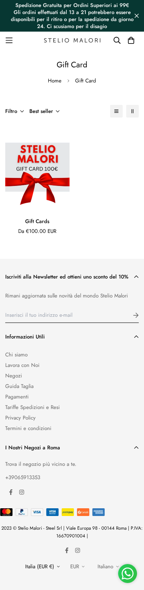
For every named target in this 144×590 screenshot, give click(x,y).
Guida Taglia (19, 386)
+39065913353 (22, 477)
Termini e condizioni (28, 428)
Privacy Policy (20, 418)
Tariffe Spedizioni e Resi (32, 407)
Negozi (13, 376)
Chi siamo (16, 354)
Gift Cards (37, 221)
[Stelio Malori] (72, 40)
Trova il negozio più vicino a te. (41, 464)
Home (55, 81)
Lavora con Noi (22, 365)
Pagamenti (17, 397)
